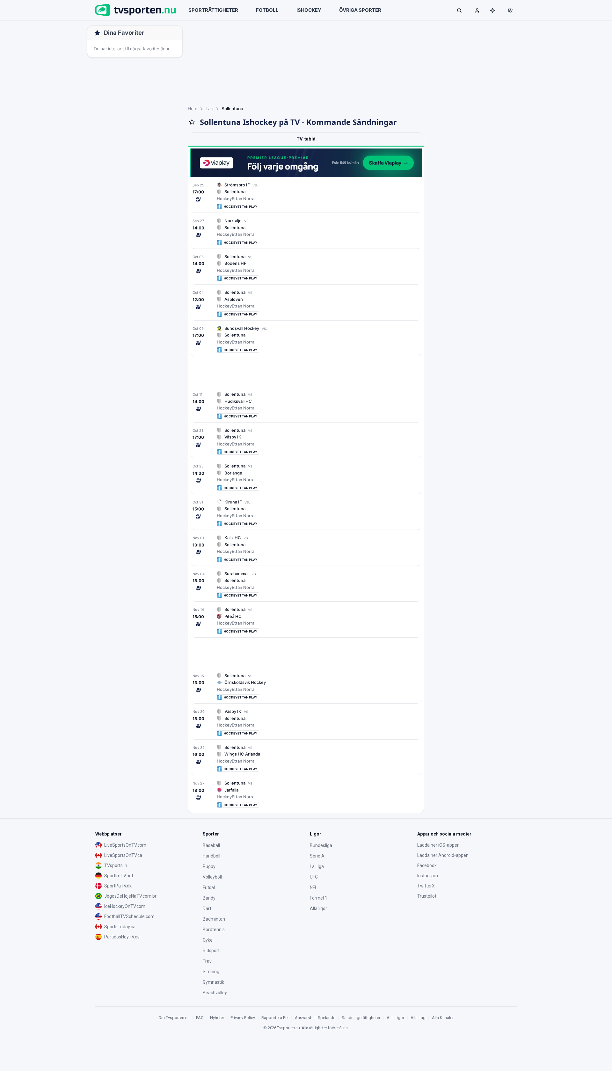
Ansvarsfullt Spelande (315, 1017)
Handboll (211, 855)
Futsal (209, 887)
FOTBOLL (267, 10)
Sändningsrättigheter (361, 1017)
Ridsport (211, 950)
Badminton (214, 919)
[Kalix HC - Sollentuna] (306, 549)
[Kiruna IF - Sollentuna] (306, 513)
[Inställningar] (510, 10)
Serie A (317, 855)
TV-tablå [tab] (306, 139)
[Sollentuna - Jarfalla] (306, 794)
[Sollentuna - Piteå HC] (306, 620)
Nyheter (217, 1017)
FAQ (200, 1017)
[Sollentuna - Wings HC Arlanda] (306, 758)
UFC (314, 876)
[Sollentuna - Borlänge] (306, 477)
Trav (207, 961)
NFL (313, 887)
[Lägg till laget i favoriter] (192, 122)
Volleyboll (212, 876)
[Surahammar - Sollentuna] (306, 585)
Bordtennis (214, 929)
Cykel (208, 940)
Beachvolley (215, 992)
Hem (192, 108)
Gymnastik (213, 982)
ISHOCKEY (308, 10)
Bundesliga (321, 845)
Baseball (211, 845)
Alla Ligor (395, 1017)
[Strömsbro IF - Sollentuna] (306, 196)
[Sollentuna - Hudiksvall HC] (306, 405)
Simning (211, 971)
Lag (209, 108)
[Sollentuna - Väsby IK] (306, 441)
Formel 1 (318, 898)
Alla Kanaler (443, 1017)
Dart (207, 908)
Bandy (209, 898)
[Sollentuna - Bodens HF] (306, 267)
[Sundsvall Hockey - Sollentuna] (306, 339)
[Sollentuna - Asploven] (306, 303)
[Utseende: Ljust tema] (492, 10)
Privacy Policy (242, 1017)
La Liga (317, 866)
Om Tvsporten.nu (174, 1017)
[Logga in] (477, 10)
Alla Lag (418, 1017)
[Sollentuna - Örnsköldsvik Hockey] (306, 686)
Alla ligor (318, 908)
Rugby (209, 866)
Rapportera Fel (274, 1017)
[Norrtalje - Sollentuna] (306, 231)
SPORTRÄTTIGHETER (213, 10)
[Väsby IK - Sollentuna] (306, 722)
